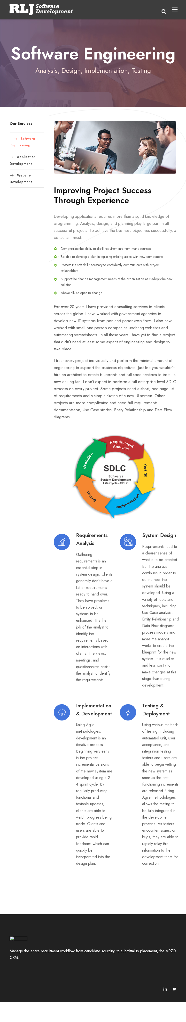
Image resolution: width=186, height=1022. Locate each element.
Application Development (23, 160)
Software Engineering (22, 142)
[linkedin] (165, 989)
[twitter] (174, 989)
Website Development (21, 178)
